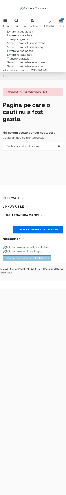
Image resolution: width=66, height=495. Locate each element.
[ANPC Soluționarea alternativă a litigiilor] (26, 247)
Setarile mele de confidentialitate (27, 258)
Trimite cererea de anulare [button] (38, 229)
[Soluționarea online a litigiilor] (23, 251)
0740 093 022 (39, 70)
